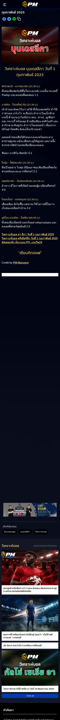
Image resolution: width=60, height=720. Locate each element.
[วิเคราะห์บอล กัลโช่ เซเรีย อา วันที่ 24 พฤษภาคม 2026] (30, 668)
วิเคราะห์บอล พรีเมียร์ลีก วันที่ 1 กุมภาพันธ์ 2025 (30, 238)
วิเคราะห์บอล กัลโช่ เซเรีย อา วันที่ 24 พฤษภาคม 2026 (28, 688)
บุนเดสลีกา (25, 532)
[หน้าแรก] (30, 509)
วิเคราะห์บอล (41, 532)
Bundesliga (9, 532)
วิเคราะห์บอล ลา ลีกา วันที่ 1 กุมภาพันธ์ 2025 (28, 234)
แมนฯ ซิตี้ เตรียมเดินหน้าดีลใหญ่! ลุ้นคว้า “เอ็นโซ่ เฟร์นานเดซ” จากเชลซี (28, 636)
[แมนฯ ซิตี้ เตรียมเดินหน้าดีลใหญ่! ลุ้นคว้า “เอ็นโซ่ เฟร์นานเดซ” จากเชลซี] (30, 613)
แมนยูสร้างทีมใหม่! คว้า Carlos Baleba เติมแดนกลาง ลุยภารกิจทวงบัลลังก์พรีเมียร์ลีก (30, 590)
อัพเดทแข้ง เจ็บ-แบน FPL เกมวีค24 (22, 242)
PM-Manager (21, 262)
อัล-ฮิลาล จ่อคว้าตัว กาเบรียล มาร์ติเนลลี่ (22, 645)
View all (30, 696)
